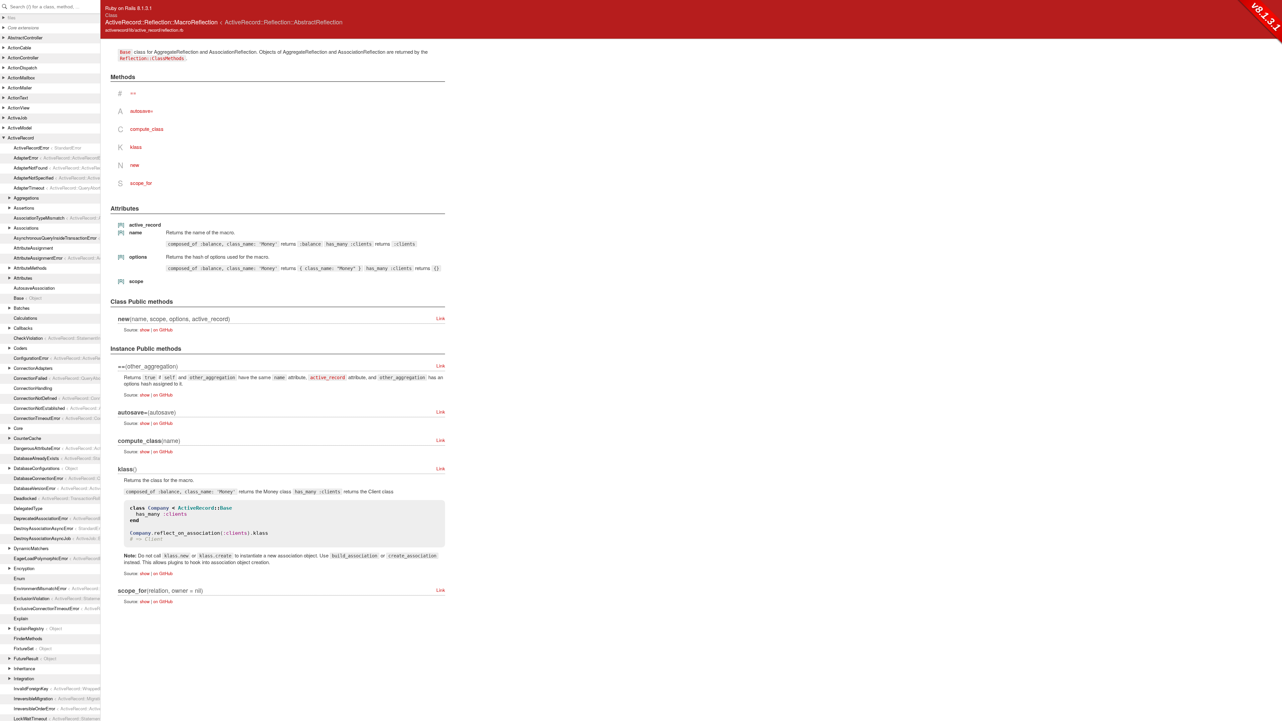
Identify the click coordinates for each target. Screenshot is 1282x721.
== (133, 92)
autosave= (141, 110)
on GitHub (163, 329)
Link (440, 318)
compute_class (147, 128)
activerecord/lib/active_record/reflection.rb (144, 30)
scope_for (141, 182)
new (134, 164)
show (145, 329)
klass (136, 146)
